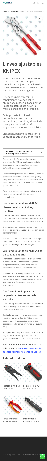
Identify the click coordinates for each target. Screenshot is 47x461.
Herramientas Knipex (17, 12)
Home (5, 12)
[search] (34, 2)
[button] (43, 3)
